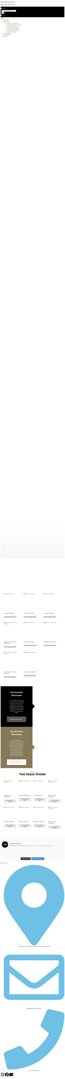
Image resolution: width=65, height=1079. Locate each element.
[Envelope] (11, 1075)
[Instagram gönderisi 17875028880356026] (40, 851)
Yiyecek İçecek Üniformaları (14, 24)
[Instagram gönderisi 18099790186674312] (55, 851)
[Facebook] (7, 1075)
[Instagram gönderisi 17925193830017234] (55, 854)
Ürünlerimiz (7, 22)
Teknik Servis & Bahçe (13, 30)
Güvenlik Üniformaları (12, 29)
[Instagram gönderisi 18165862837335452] (9, 854)
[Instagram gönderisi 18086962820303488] (24, 851)
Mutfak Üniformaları (12, 26)
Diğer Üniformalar (11, 32)
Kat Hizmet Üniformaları (13, 27)
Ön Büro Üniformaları (12, 23)
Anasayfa (6, 19)
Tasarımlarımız (7, 33)
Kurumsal (6, 20)
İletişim (5, 36)
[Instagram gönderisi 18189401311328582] (24, 854)
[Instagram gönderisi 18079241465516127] (9, 851)
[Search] (2, 13)
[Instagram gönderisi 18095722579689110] (40, 854)
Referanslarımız (8, 34)
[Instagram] (3, 1075)
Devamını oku (10, 617)
